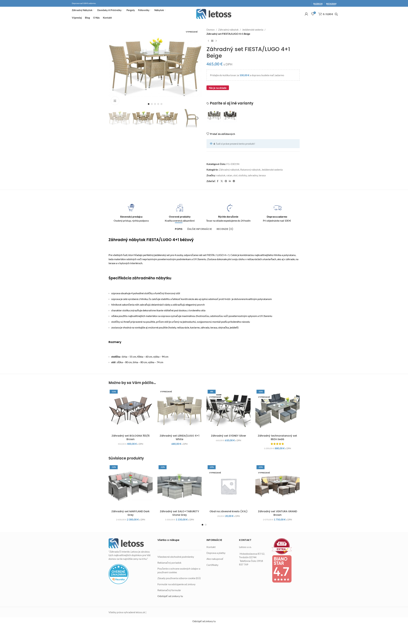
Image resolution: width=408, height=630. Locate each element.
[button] (113, 118)
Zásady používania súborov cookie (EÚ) (179, 578)
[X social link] (222, 181)
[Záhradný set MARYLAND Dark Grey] (131, 486)
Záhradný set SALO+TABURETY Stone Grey (179, 513)
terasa (262, 175)
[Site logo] (213, 14)
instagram (331, 4)
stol (235, 175)
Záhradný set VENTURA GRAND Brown (277, 513)
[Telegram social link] (234, 181)
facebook (318, 4)
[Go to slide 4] (158, 104)
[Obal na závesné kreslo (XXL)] (228, 486)
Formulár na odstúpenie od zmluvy (176, 584)
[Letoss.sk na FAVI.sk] (286, 546)
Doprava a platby (215, 552)
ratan (229, 175)
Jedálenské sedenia (252, 29)
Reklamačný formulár (169, 590)
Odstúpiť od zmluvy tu (170, 596)
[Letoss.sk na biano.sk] (286, 569)
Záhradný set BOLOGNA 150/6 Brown (131, 437)
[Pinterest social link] (226, 181)
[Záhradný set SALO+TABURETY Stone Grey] (179, 486)
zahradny (253, 175)
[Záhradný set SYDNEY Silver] (228, 411)
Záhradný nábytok (228, 29)
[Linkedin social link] (230, 181)
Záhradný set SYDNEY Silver (228, 436)
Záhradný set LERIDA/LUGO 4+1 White (179, 437)
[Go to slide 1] (148, 104)
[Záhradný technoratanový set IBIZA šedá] (277, 411)
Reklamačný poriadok (169, 562)
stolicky (242, 175)
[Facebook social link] (218, 181)
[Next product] (216, 41)
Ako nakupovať (214, 558)
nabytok (220, 175)
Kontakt (211, 546)
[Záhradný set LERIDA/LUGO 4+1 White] (179, 411)
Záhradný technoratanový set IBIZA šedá (277, 437)
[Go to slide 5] (161, 104)
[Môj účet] (306, 14)
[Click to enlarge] (115, 101)
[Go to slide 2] (152, 104)
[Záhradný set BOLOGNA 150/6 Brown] (131, 411)
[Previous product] (208, 41)
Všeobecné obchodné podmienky (175, 556)
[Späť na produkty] (212, 41)
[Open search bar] (336, 14)
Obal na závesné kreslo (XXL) (229, 511)
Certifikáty (212, 564)
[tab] (178, 227)
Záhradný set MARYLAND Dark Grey (130, 513)
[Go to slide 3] (155, 104)
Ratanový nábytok (250, 169)
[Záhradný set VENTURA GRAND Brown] (277, 486)
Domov (210, 29)
